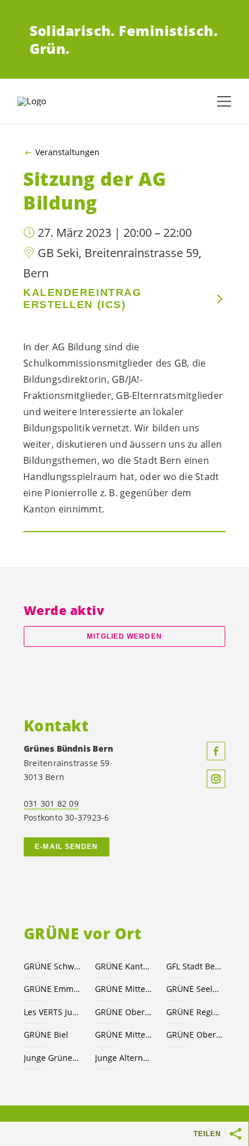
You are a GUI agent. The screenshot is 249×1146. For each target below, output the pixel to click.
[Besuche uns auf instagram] (216, 779)
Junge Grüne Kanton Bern (52, 1057)
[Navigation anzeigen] (224, 101)
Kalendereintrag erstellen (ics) (82, 298)
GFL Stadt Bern (195, 966)
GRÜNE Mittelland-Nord (123, 1034)
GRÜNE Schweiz (52, 966)
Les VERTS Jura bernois (52, 1011)
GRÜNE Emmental (52, 988)
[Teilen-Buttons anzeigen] (236, 1133)
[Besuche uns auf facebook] (216, 751)
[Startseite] (46, 101)
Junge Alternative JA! (123, 1057)
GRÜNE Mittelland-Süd (123, 988)
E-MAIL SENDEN (66, 847)
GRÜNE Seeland (195, 988)
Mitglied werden (124, 636)
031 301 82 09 (51, 803)
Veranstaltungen (67, 152)
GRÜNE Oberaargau (123, 1011)
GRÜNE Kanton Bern (123, 966)
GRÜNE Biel (46, 1034)
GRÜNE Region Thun (195, 1011)
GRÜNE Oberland (195, 1034)
